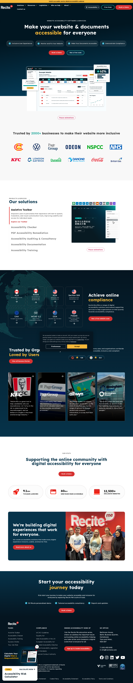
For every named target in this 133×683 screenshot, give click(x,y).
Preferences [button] (73, 341)
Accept (77, 346)
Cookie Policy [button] (80, 339)
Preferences (56, 346)
